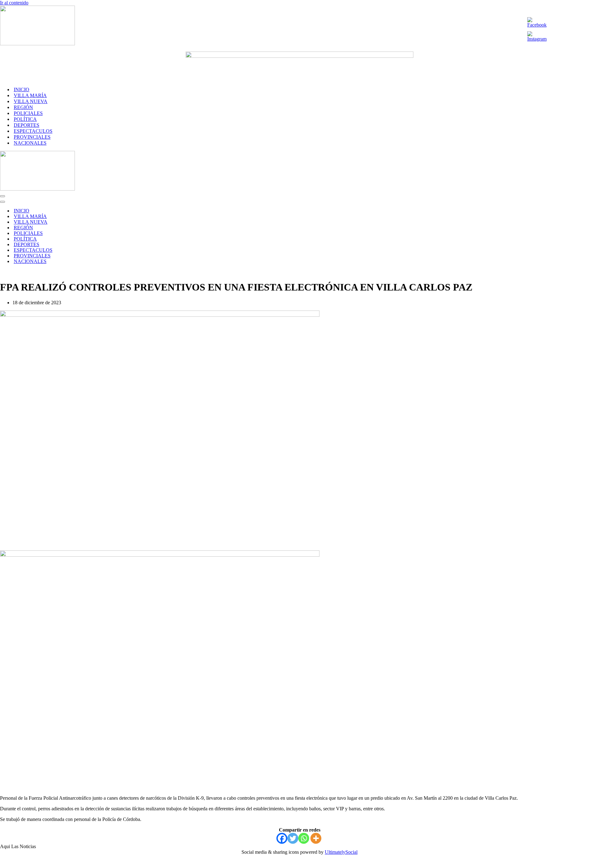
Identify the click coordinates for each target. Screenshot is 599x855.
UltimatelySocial (341, 852)
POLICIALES (28, 113)
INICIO (21, 89)
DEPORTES (26, 125)
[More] (316, 838)
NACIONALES (30, 143)
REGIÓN (23, 107)
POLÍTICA (25, 119)
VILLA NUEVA (30, 101)
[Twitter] (292, 838)
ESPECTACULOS (33, 131)
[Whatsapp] (303, 838)
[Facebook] (281, 838)
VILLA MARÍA (30, 95)
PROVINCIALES (32, 137)
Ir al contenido (14, 2)
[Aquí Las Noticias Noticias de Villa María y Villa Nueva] (37, 43)
